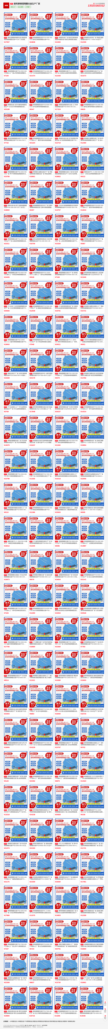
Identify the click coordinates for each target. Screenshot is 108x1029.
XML (31, 1025)
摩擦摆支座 (41, 1021)
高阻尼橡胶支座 (53, 1021)
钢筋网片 (65, 1021)
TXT (35, 1025)
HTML (27, 1025)
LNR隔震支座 (13, 1021)
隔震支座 (35, 1021)
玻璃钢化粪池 (71, 1021)
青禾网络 (45, 1025)
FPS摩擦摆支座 (28, 1021)
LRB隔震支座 (20, 1021)
